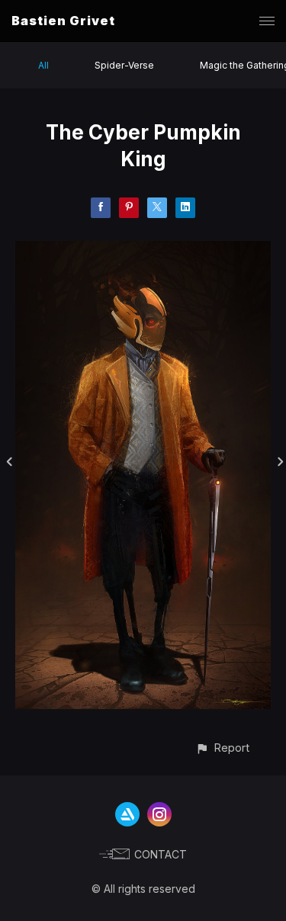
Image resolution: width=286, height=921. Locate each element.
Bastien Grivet (63, 20)
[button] (222, 747)
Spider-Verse (124, 65)
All (43, 65)
